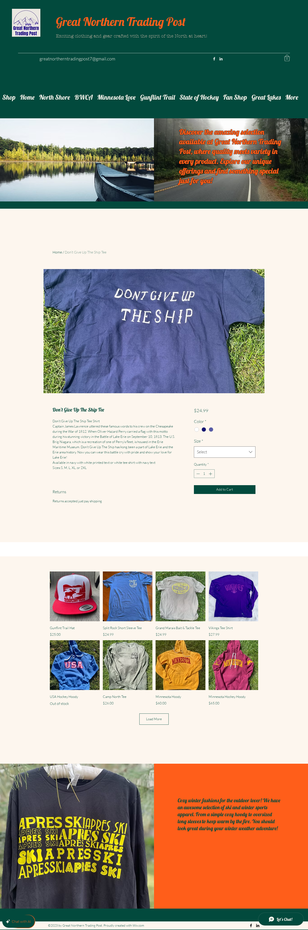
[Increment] (211, 474)
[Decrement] (198, 474)
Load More (154, 719)
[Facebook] (214, 59)
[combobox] (224, 452)
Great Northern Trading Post (121, 21)
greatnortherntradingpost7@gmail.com (77, 59)
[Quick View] (75, 596)
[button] (287, 58)
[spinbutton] (204, 474)
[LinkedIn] (221, 59)
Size (198, 441)
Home (57, 252)
